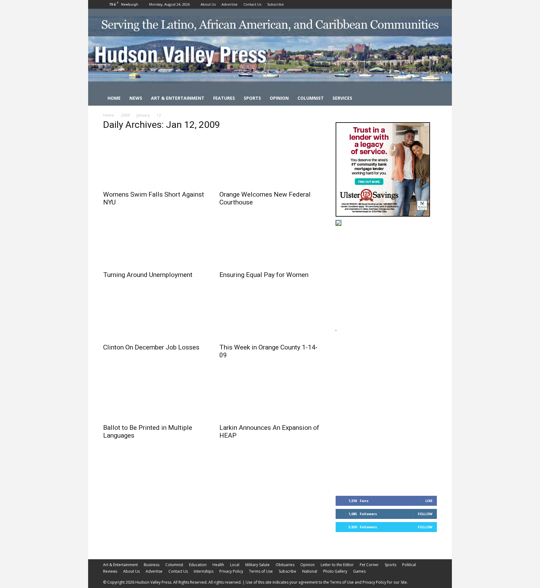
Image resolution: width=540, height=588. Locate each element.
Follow (425, 513)
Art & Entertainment (177, 98)
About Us (208, 4)
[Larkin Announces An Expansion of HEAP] (270, 395)
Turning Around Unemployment (147, 275)
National (309, 571)
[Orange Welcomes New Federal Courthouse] (270, 162)
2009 (125, 115)
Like (428, 500)
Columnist (311, 98)
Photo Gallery (335, 571)
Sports (252, 98)
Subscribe (275, 4)
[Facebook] (411, 4)
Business (151, 564)
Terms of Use (261, 571)
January (143, 115)
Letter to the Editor (337, 564)
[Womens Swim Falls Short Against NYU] (153, 162)
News (135, 98)
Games (359, 571)
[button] (429, 99)
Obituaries (285, 564)
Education (198, 564)
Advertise (230, 4)
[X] (432, 4)
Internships (203, 571)
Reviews (110, 571)
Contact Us (252, 4)
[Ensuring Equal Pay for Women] (270, 242)
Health (218, 564)
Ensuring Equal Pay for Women (263, 275)
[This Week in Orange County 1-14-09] (270, 314)
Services (342, 98)
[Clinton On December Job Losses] (153, 314)
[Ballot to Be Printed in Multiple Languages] (153, 395)
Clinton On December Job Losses (151, 347)
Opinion (279, 98)
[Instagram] (422, 4)
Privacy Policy (231, 571)
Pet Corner (369, 564)
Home (114, 98)
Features (224, 98)
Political (409, 564)
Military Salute (257, 564)
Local (234, 564)
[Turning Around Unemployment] (153, 242)
